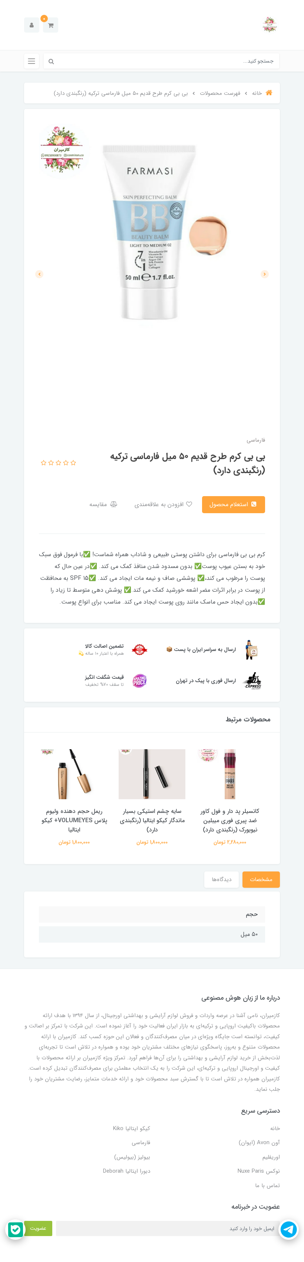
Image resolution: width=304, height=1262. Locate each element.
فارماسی (141, 1142)
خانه (275, 1128)
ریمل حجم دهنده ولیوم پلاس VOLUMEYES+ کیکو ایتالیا (74, 820)
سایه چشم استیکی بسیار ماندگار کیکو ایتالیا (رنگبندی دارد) (152, 820)
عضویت (38, 1228)
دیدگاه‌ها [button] (221, 879)
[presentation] (265, 274)
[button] (50, 25)
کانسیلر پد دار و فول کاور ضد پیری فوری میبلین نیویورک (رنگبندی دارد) (230, 820)
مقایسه (99, 504)
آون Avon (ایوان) (259, 1142)
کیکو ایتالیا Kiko (131, 1128)
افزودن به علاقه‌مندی (160, 504)
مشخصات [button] (261, 879)
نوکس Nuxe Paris (259, 1171)
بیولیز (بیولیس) (132, 1157)
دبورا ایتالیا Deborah (126, 1171)
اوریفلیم (271, 1157)
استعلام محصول (229, 504)
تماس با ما (267, 1185)
